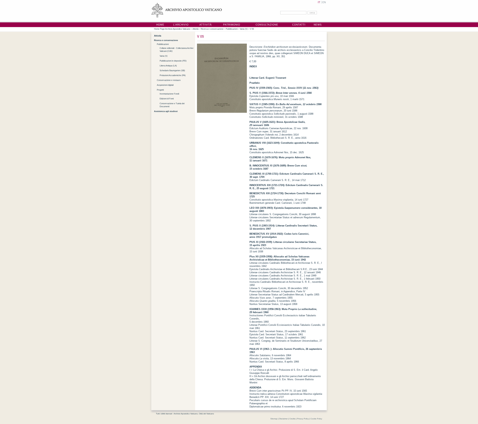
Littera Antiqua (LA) (168, 65)
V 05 (252, 29)
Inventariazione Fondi (169, 94)
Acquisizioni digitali (165, 85)
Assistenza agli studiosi (166, 111)
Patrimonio (231, 24)
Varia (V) (244, 29)
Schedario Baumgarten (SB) (172, 70)
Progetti (160, 90)
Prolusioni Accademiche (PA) (173, 75)
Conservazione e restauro (169, 80)
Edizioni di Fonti (167, 98)
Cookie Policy (316, 419)
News (318, 24)
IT (319, 2)
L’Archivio (181, 24)
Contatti (298, 24)
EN (324, 2)
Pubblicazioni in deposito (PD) (173, 61)
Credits (292, 419)
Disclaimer (283, 419)
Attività (205, 24)
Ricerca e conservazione (212, 29)
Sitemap (273, 419)
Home (160, 24)
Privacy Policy (303, 419)
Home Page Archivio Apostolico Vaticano (172, 29)
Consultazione (267, 24)
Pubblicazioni (232, 29)
